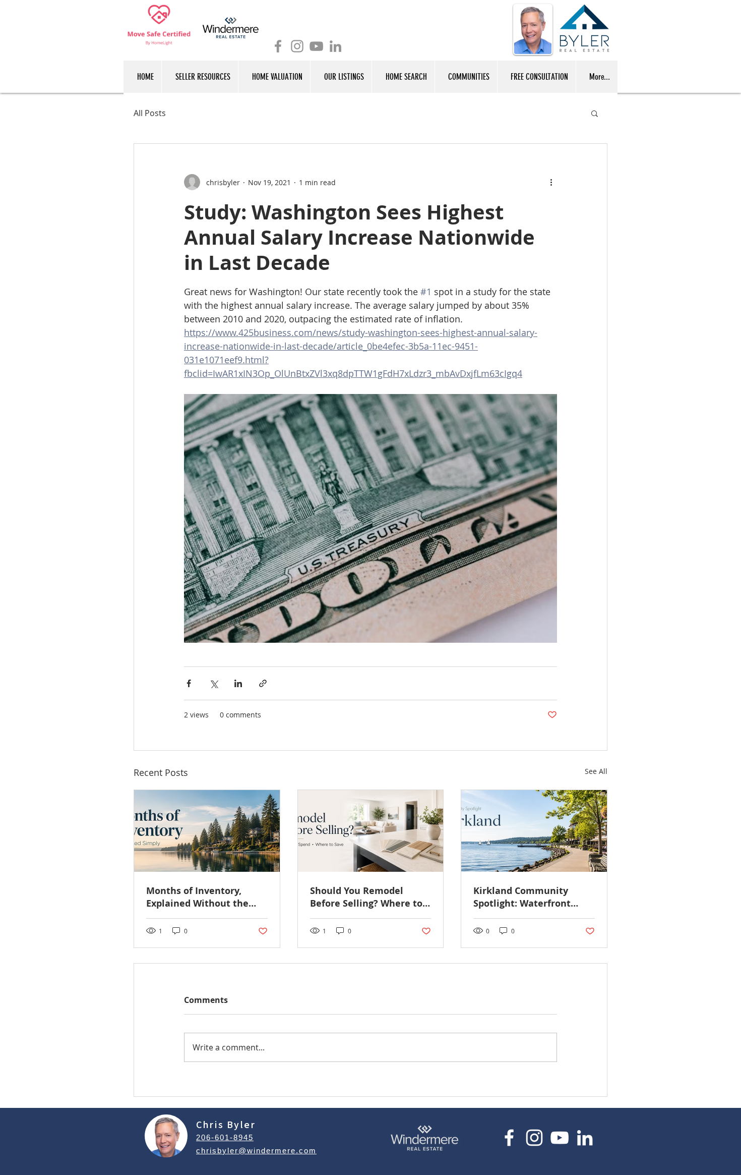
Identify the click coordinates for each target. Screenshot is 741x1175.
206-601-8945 (225, 1137)
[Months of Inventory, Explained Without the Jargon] (207, 831)
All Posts (150, 113)
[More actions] (551, 182)
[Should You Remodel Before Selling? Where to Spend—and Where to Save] (371, 831)
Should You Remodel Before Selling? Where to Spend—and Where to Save (366, 897)
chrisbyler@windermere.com (256, 1150)
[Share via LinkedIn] (238, 683)
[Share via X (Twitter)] (213, 683)
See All (596, 771)
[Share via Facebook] (189, 683)
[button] (594, 113)
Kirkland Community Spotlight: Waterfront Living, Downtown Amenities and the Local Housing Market (528, 897)
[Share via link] (263, 683)
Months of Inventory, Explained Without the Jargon (197, 897)
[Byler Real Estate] (297, 46)
